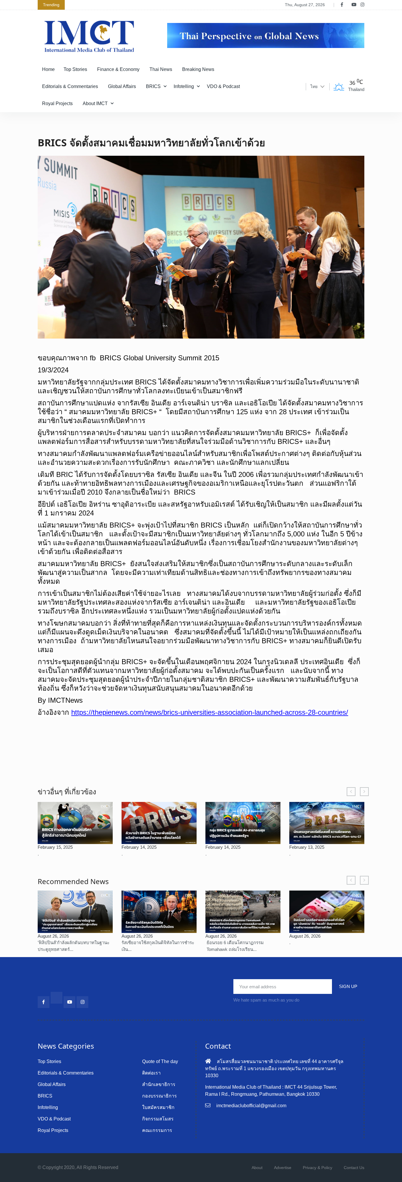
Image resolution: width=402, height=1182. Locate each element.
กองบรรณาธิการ (159, 1095)
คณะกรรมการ (157, 1130)
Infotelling (184, 86)
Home (48, 69)
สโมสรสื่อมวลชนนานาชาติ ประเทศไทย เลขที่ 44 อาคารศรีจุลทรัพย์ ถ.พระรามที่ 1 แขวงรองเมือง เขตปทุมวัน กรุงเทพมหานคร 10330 (274, 1068)
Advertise (282, 1167)
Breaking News (198, 69)
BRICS (153, 86)
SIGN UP (348, 986)
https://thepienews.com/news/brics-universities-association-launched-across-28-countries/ (209, 712)
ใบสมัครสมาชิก (158, 1107)
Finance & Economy (118, 69)
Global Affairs (122, 86)
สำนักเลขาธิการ (158, 1084)
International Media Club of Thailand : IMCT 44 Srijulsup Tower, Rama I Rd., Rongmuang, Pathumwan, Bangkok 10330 (271, 1091)
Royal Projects (57, 103)
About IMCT (95, 103)
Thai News (160, 69)
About (257, 1167)
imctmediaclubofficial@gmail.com (251, 1105)
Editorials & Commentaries (70, 86)
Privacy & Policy (317, 1167)
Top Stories (75, 69)
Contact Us (354, 1167)
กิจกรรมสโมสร (158, 1118)
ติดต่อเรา (151, 1072)
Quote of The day (160, 1061)
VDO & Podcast (223, 86)
